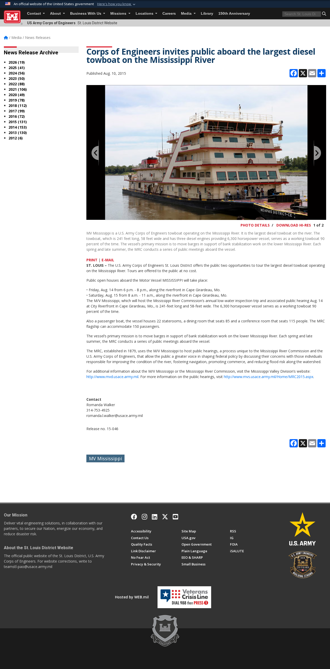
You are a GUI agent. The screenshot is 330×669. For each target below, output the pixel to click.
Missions (118, 13)
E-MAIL (108, 259)
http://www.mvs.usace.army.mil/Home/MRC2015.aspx (268, 376)
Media (187, 13)
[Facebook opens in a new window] (134, 516)
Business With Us (86, 13)
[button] (116, 4)
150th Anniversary (234, 13)
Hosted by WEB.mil (132, 597)
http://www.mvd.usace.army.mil (112, 376)
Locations (145, 13)
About (56, 13)
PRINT (91, 259)
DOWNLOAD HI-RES (293, 225)
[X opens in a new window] (165, 516)
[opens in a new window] (144, 516)
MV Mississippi (105, 458)
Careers (169, 13)
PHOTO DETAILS (255, 225)
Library (207, 13)
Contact (34, 13)
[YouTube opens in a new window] (175, 516)
